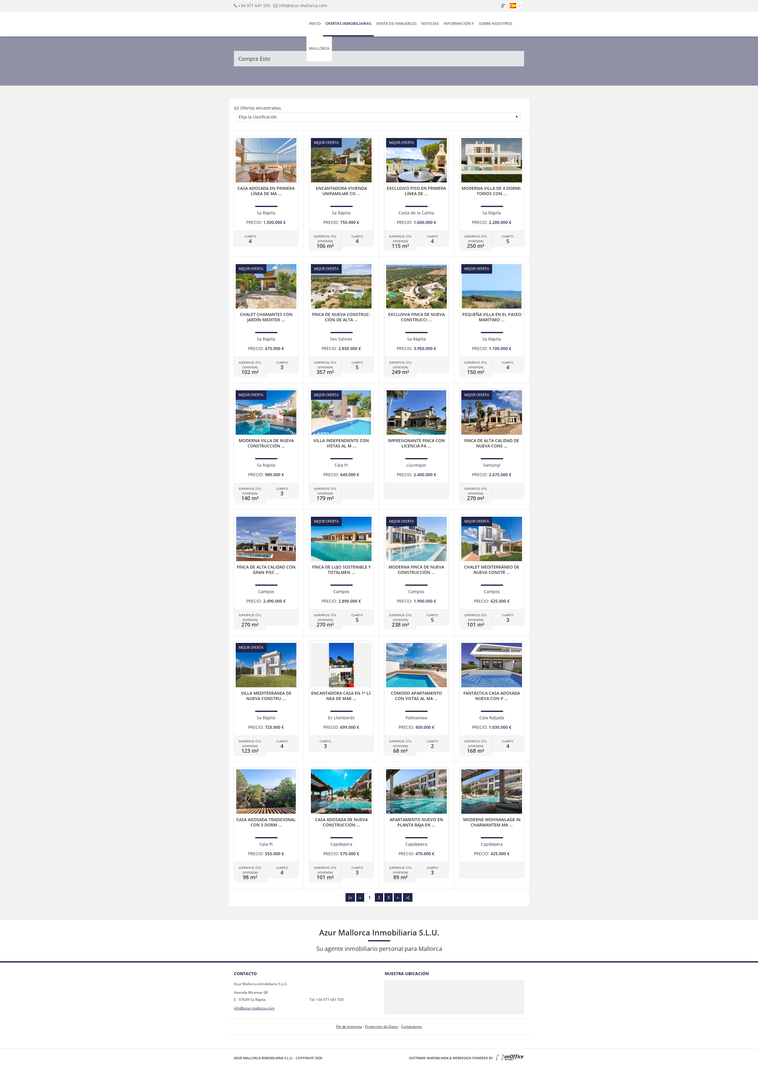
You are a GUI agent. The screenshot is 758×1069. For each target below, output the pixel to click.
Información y (459, 23)
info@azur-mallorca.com (303, 5)
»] (407, 897)
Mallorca (319, 48)
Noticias (430, 23)
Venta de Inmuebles (396, 23)
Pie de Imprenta (349, 1026)
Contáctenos (411, 1026)
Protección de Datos (381, 1026)
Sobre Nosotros (495, 23)
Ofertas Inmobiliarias (348, 23)
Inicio (315, 23)
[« (350, 897)
